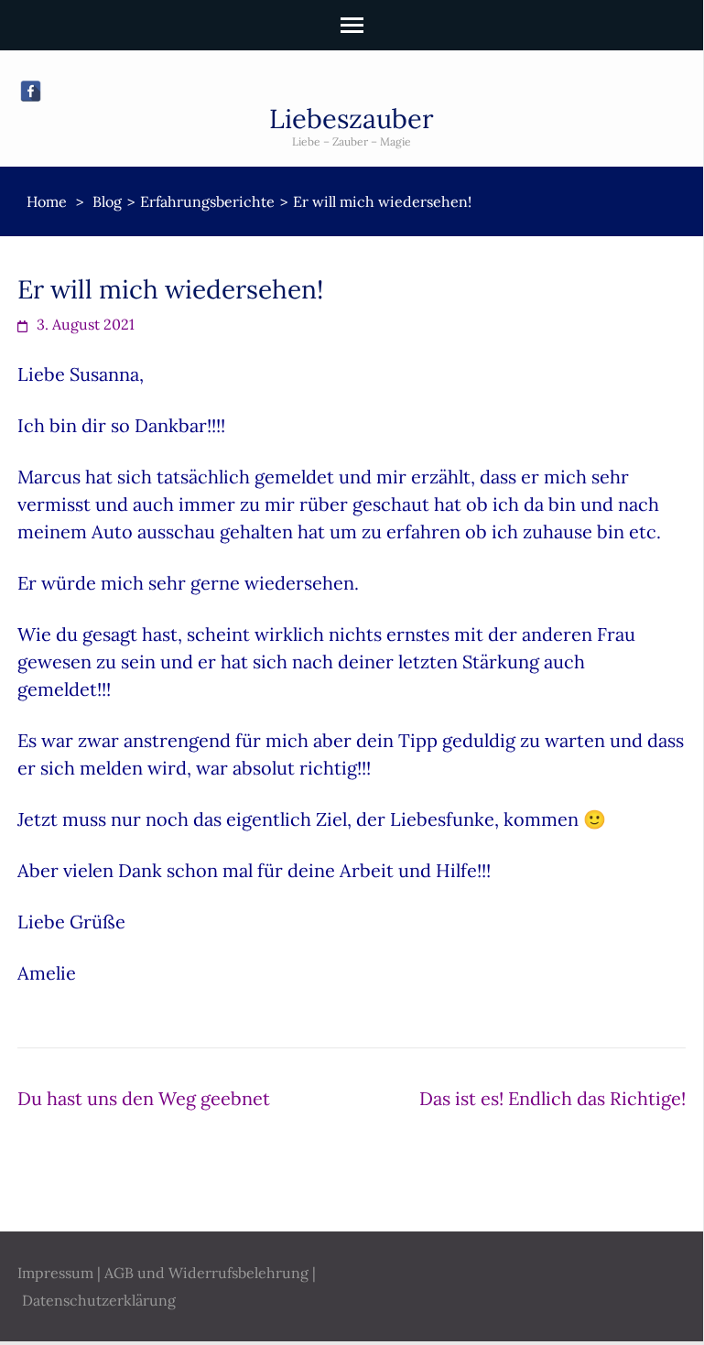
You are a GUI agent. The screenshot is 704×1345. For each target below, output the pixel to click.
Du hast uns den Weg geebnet (143, 1098)
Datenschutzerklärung (99, 1300)
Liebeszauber (351, 119)
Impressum (55, 1273)
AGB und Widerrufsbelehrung (206, 1273)
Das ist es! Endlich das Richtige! (552, 1098)
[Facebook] (30, 91)
